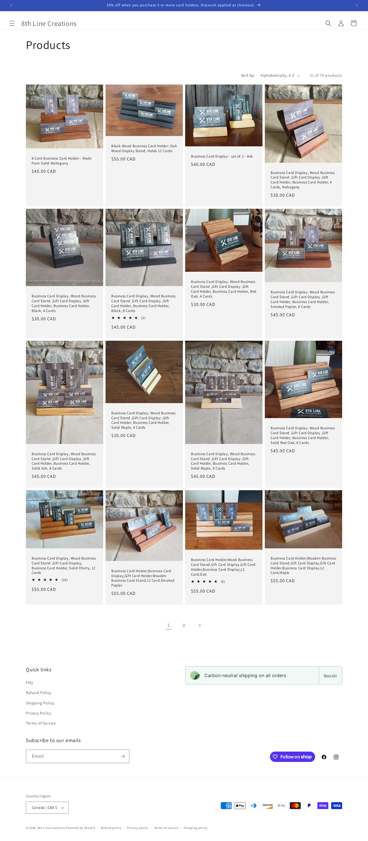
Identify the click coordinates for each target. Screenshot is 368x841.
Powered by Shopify (80, 828)
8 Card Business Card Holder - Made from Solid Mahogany (61, 161)
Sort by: (248, 75)
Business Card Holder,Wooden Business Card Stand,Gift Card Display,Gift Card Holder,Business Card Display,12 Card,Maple (303, 565)
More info (330, 675)
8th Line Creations (52, 828)
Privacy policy (137, 828)
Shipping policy (196, 828)
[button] (12, 23)
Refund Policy (38, 692)
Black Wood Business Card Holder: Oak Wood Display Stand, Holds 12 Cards (144, 148)
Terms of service (166, 828)
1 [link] (168, 625)
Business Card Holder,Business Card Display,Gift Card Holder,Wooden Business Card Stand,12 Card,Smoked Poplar (142, 578)
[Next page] (199, 625)
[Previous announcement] (11, 5)
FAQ (29, 682)
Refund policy (111, 828)
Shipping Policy (40, 703)
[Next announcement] (356, 5)
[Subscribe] (122, 756)
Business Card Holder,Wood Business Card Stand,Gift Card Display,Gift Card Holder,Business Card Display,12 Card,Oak (223, 567)
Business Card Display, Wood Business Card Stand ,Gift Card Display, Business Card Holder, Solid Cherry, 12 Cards (64, 565)
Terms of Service (41, 723)
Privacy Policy (38, 713)
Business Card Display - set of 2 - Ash (222, 156)
